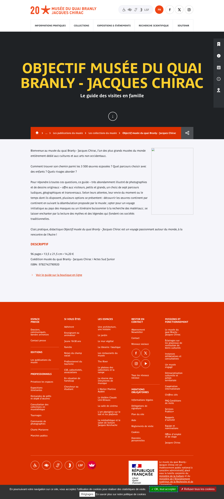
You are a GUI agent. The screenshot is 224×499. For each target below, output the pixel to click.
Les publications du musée (68, 133)
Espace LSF (80, 465)
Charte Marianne (39, 430)
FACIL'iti (92, 465)
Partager (187, 133)
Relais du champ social (73, 354)
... (46, 133)
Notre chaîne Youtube (145, 363)
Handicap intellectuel (69, 465)
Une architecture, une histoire (107, 328)
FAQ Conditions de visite (173, 402)
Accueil (36, 133)
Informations (219, 56)
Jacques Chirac (172, 442)
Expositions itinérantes (37, 389)
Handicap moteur (35, 465)
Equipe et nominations (171, 427)
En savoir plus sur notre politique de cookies (121, 494)
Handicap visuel (46, 465)
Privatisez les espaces (42, 382)
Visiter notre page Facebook (169, 9)
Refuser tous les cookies (199, 489)
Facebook (136, 353)
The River (103, 361)
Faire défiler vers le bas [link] (112, 116)
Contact (135, 338)
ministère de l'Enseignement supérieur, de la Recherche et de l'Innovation (176, 481)
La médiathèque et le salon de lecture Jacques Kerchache (109, 422)
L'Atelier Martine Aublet (107, 390)
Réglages (87, 494)
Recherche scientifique (154, 25)
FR (159, 9)
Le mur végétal (106, 341)
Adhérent (69, 327)
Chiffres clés (171, 395)
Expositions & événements (114, 25)
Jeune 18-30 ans (72, 341)
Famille (68, 347)
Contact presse (38, 340)
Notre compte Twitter (179, 9)
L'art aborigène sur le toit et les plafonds (109, 413)
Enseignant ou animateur (71, 334)
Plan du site (137, 414)
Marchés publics (39, 435)
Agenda (219, 67)
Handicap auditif (57, 465)
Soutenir (183, 25)
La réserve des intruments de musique (105, 380)
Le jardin (102, 335)
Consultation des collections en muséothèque (39, 407)
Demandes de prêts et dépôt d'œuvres (41, 397)
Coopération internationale (172, 387)
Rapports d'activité (170, 418)
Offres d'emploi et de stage (173, 435)
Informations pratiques (50, 25)
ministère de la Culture (171, 476)
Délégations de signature (139, 407)
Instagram (189, 9)
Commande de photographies (38, 422)
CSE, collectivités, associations (73, 371)
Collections (81, 25)
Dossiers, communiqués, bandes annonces (40, 332)
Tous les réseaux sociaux (140, 376)
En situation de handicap (72, 379)
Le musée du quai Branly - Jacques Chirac (172, 332)
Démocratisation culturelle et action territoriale (174, 377)
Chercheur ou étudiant (71, 388)
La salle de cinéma (108, 406)
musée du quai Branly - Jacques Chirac (64, 9)
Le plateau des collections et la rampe (106, 370)
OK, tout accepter (165, 489)
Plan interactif (219, 90)
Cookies (135, 432)
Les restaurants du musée (108, 354)
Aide (133, 420)
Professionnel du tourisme (73, 362)
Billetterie (219, 44)
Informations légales (142, 400)
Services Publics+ (169, 410)
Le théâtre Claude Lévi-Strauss (107, 398)
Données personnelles (138, 439)
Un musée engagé (170, 365)
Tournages (36, 415)
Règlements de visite (142, 426)
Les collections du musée (103, 133)
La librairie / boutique (109, 347)
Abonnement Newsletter (138, 331)
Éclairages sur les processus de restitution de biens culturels (173, 344)
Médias (219, 79)
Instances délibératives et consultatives (173, 356)
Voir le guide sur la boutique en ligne (59, 274)
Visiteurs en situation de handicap (135, 9)
